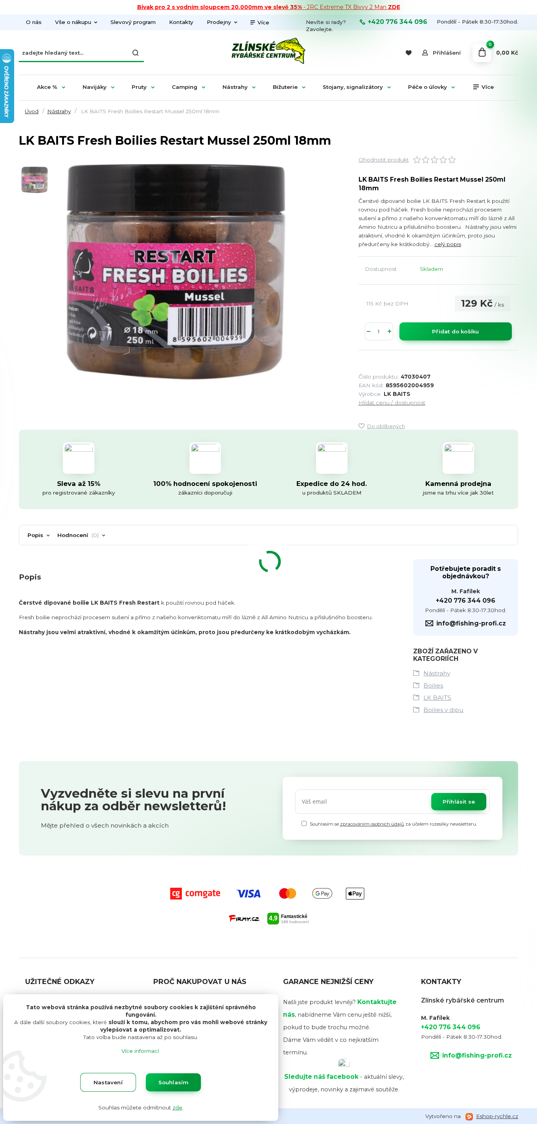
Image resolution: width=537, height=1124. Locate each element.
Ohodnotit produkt (384, 159)
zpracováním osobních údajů (372, 824)
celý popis (447, 244)
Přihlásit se (459, 801)
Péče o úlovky (427, 87)
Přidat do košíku (455, 331)
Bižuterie (285, 87)
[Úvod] (268, 53)
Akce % (47, 87)
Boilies (433, 685)
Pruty (139, 87)
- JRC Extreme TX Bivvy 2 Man (268, 7)
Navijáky (95, 87)
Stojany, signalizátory (353, 87)
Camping (184, 87)
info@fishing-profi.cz (471, 623)
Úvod (32, 111)
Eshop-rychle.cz (497, 1116)
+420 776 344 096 (397, 22)
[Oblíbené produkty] (408, 52)
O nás (34, 22)
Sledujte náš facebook (321, 1076)
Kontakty (181, 22)
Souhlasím (173, 1082)
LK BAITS (437, 697)
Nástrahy (235, 87)
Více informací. (140, 1051)
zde (177, 1107)
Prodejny (219, 22)
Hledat (136, 53)
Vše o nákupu (73, 22)
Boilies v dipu (443, 710)
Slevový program (133, 22)
